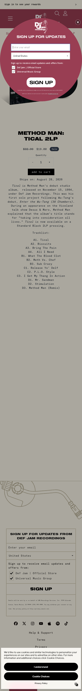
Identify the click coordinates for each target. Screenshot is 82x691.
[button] (78, 22)
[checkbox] (41, 67)
